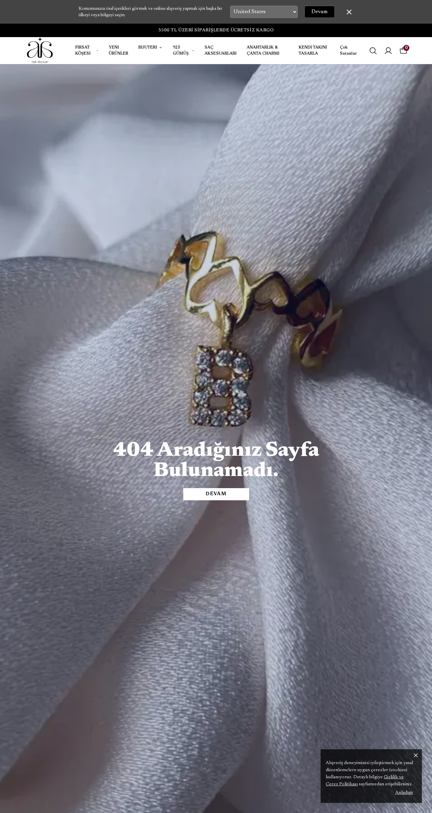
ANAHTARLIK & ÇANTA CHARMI (263, 51)
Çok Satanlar (348, 51)
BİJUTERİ (147, 48)
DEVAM (216, 494)
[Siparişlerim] (388, 51)
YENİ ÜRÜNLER (118, 51)
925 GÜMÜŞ (181, 51)
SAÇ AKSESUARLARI (221, 51)
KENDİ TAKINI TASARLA (313, 51)
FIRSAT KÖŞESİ (82, 51)
